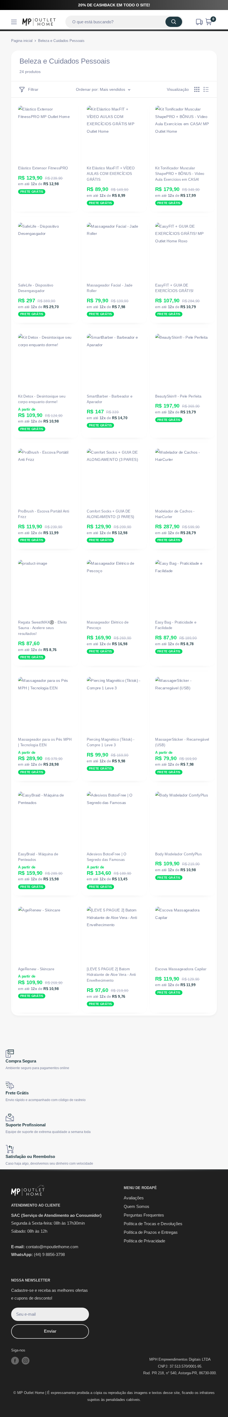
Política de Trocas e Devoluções (153, 1223)
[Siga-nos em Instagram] (25, 1361)
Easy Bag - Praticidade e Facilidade (175, 625)
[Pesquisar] (173, 22)
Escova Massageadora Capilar (180, 969)
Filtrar (33, 89)
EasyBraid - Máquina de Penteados (38, 857)
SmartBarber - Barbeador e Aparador (109, 399)
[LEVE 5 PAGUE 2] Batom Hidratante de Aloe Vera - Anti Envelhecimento (111, 975)
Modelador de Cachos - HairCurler (175, 514)
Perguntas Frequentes (144, 1215)
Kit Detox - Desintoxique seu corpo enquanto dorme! (41, 399)
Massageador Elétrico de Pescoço (107, 625)
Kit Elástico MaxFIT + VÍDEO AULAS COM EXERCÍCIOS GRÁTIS (111, 174)
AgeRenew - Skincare (36, 969)
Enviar (50, 1331)
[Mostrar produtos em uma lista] (206, 89)
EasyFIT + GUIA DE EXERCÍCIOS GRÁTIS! (174, 288)
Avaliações (134, 1197)
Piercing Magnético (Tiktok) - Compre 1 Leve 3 (111, 742)
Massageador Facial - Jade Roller (109, 288)
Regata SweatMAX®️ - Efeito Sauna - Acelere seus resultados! (42, 628)
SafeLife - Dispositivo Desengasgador (35, 288)
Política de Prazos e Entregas (151, 1232)
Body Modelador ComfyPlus (178, 854)
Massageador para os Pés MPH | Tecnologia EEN (44, 742)
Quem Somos (136, 1206)
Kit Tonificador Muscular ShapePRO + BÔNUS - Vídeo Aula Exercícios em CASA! (179, 174)
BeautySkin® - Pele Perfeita (178, 396)
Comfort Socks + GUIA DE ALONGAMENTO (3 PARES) (110, 514)
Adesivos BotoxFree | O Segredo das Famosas (107, 857)
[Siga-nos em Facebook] (15, 1361)
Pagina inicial (22, 41)
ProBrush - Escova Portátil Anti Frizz (43, 514)
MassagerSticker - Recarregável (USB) (182, 742)
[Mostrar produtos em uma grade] (196, 89)
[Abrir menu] (14, 22)
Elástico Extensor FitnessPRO (43, 168)
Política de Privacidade (144, 1240)
